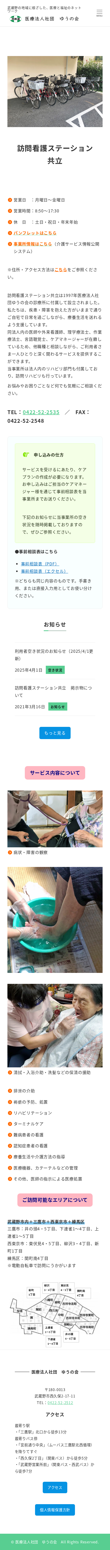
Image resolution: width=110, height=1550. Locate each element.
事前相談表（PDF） (40, 564)
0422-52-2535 (41, 412)
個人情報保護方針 (55, 1509)
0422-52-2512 (60, 1402)
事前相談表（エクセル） (44, 571)
